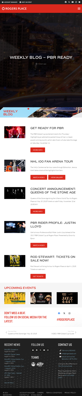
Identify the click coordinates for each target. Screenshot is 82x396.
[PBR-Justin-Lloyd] (14, 227)
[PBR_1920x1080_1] (14, 132)
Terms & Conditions (54, 393)
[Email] (79, 2)
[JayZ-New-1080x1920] (67, 298)
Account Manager (27, 393)
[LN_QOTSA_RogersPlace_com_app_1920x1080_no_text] (14, 193)
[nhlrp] (14, 166)
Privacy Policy (70, 393)
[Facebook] (66, 2)
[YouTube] (73, 2)
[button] (79, 8)
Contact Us (24, 395)
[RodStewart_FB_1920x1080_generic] (14, 261)
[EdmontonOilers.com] (33, 366)
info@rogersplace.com (69, 353)
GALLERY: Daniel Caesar (12, 354)
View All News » (9, 383)
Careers (40, 393)
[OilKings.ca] (40, 366)
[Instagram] (76, 2)
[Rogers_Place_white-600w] (14, 8)
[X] (69, 2)
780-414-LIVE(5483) (68, 350)
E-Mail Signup (36, 395)
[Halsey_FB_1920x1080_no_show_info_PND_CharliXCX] (14, 298)
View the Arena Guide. (65, 366)
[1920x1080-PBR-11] (40, 298)
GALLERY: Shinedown (11, 349)
